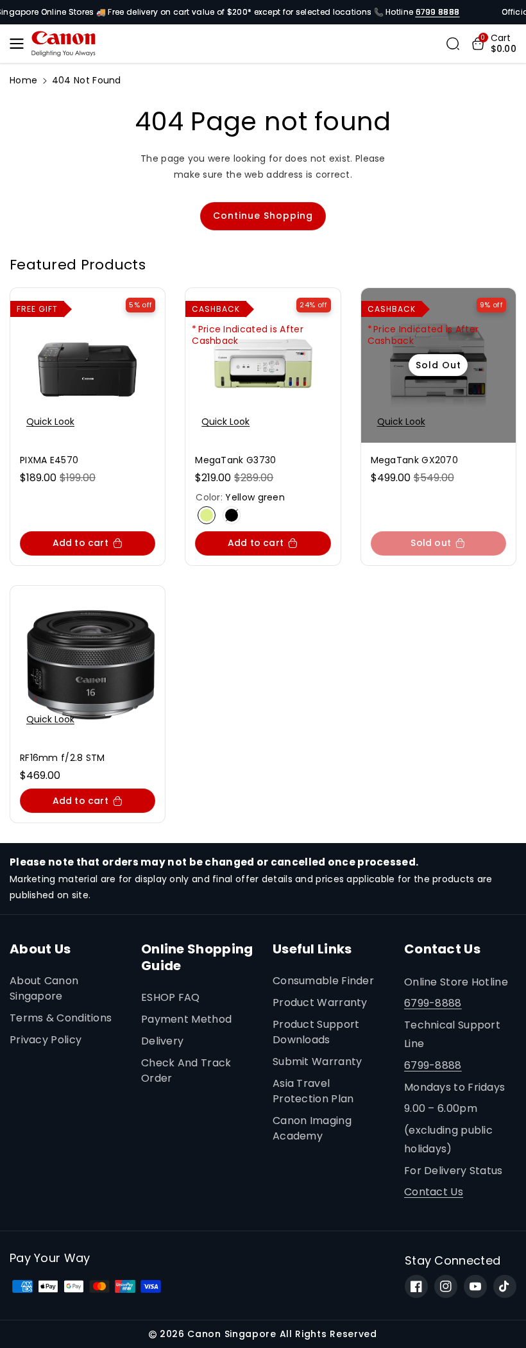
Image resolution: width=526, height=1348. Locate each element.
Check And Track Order (186, 1070)
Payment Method (186, 1019)
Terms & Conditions (61, 1018)
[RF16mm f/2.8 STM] (87, 663)
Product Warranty (320, 1002)
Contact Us (433, 1191)
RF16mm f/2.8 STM (62, 758)
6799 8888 (438, 11)
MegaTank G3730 (235, 460)
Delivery (162, 1041)
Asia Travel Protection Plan (313, 1091)
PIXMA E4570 (49, 460)
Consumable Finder (323, 980)
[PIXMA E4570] (87, 365)
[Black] (232, 515)
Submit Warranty (317, 1061)
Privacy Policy (45, 1039)
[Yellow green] (207, 515)
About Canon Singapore (44, 988)
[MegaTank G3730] (262, 365)
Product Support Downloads (316, 1032)
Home (23, 80)
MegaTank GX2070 (415, 460)
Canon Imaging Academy (312, 1128)
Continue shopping (263, 215)
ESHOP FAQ (170, 997)
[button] (20, 44)
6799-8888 (433, 1003)
